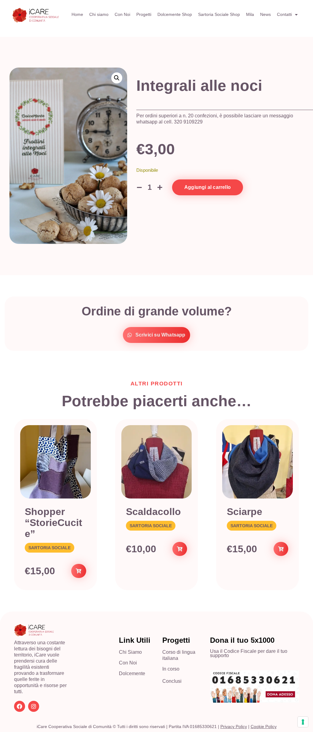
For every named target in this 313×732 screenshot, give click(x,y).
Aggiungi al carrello (207, 187)
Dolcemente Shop (174, 14)
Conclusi (172, 681)
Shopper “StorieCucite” (53, 522)
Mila (250, 14)
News (265, 14)
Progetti (143, 14)
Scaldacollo (153, 511)
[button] (116, 77)
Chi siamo (99, 14)
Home (77, 14)
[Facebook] (19, 706)
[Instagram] (33, 706)
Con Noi (122, 14)
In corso (170, 668)
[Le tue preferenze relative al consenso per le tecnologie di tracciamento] (303, 722)
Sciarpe (244, 511)
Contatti (284, 14)
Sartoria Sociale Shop (219, 14)
